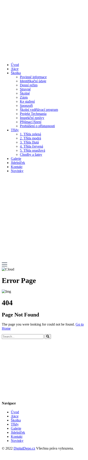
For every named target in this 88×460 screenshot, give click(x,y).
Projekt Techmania (33, 114)
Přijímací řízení (30, 122)
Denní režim (28, 85)
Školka (16, 73)
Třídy (15, 130)
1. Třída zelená (30, 134)
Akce (15, 69)
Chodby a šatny (31, 154)
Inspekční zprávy (32, 118)
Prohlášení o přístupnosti (37, 126)
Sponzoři (26, 105)
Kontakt (16, 167)
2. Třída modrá (30, 138)
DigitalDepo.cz (24, 448)
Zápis (24, 97)
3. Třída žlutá (29, 142)
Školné (25, 93)
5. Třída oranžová (32, 150)
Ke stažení (27, 101)
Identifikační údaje (33, 81)
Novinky (17, 171)
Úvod (15, 65)
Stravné (25, 89)
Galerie (16, 159)
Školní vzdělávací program (39, 110)
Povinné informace (33, 77)
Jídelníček (18, 163)
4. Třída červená (31, 146)
